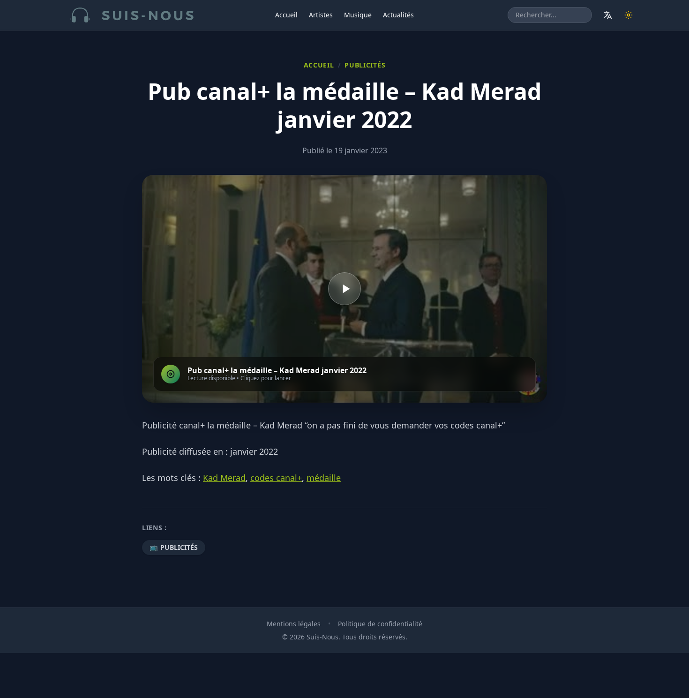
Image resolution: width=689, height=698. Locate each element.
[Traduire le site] (607, 15)
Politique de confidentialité (380, 623)
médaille (324, 477)
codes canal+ (276, 477)
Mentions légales (294, 623)
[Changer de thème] (628, 15)
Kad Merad (224, 477)
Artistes (321, 14)
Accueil (286, 14)
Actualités (398, 14)
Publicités (364, 64)
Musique (358, 14)
